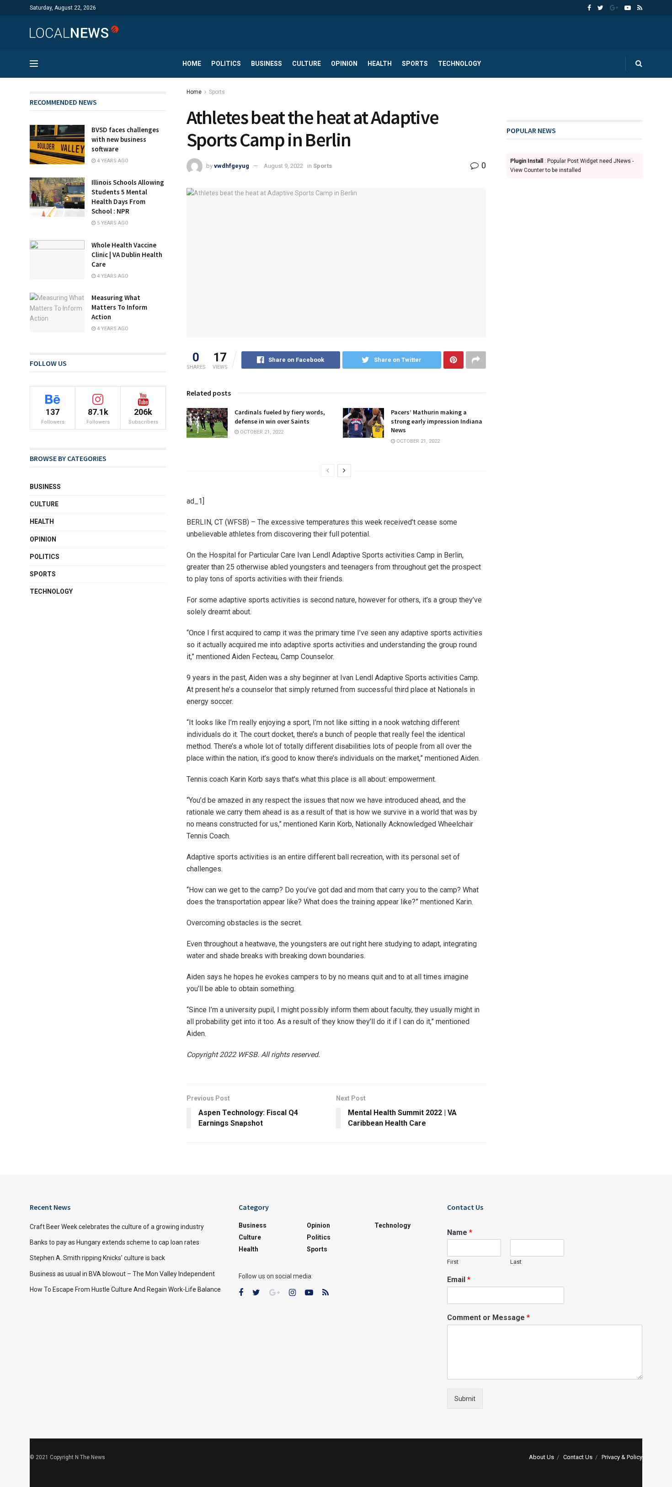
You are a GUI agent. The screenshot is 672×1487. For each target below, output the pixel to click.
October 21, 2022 (261, 432)
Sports (415, 63)
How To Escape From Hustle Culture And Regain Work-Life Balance (125, 1289)
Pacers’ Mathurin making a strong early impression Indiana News (436, 421)
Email (458, 1279)
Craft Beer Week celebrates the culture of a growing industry (117, 1226)
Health (380, 63)
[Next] (344, 470)
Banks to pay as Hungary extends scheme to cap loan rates (114, 1242)
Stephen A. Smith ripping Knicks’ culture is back (97, 1258)
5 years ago (112, 223)
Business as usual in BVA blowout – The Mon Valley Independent (122, 1274)
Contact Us (577, 1457)
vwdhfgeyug (231, 165)
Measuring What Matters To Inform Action (119, 307)
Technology (459, 63)
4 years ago (112, 161)
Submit (464, 1398)
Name (459, 1232)
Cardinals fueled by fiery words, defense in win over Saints (280, 416)
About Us (541, 1457)
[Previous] (328, 470)
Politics (226, 63)
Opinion (344, 63)
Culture (306, 63)
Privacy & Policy (622, 1457)
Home (191, 63)
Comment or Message (488, 1317)
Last (516, 1261)
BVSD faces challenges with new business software (125, 139)
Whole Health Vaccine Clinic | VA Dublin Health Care (126, 254)
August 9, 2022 (283, 165)
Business (266, 63)
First (453, 1261)
